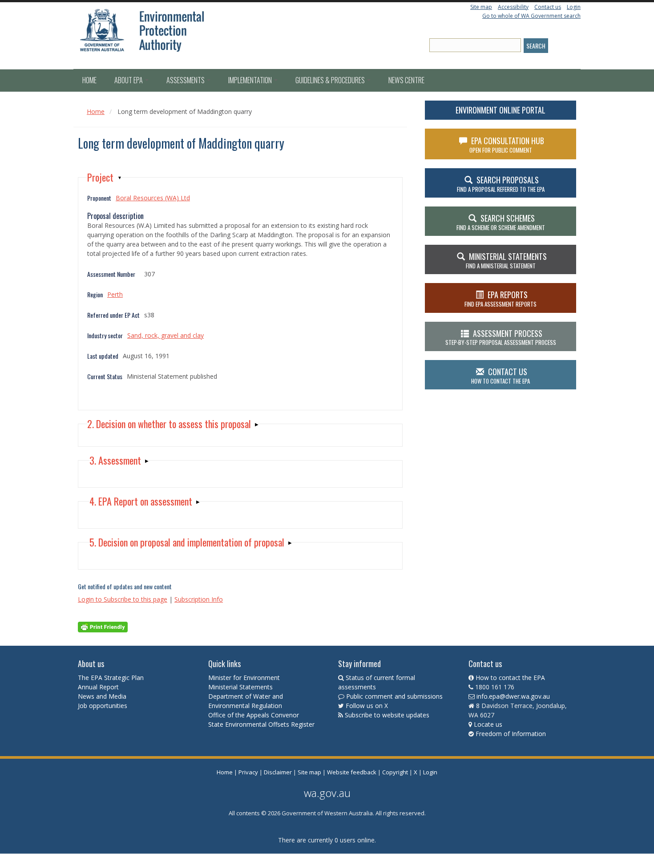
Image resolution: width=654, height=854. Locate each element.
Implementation (250, 80)
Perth (115, 294)
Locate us (488, 724)
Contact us (547, 7)
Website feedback (351, 772)
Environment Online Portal (500, 110)
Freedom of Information (511, 733)
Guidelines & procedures (330, 80)
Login (574, 7)
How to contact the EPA (510, 677)
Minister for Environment (244, 677)
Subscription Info (198, 599)
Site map (481, 7)
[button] (104, 177)
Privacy (248, 772)
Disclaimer (278, 772)
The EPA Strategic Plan (111, 677)
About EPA (129, 80)
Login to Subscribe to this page (122, 599)
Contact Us (500, 375)
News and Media (102, 696)
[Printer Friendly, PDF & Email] (103, 626)
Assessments (186, 80)
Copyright (395, 772)
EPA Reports (500, 298)
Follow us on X (367, 705)
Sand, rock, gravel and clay (165, 335)
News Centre (406, 80)
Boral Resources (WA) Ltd (153, 198)
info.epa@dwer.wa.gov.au (513, 696)
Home (89, 80)
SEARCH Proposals (501, 184)
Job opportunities (102, 705)
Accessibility (513, 7)
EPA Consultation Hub (507, 144)
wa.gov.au (327, 792)
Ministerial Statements (241, 687)
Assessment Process (500, 337)
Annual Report (99, 687)
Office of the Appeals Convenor (253, 715)
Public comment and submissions (394, 696)
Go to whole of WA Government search (531, 16)
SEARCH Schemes (500, 222)
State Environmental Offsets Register (261, 724)
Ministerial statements (506, 260)
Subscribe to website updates (387, 715)
